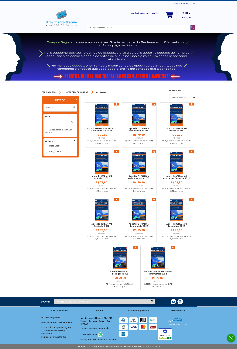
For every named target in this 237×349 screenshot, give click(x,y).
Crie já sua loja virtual (177, 324)
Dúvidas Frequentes (50, 317)
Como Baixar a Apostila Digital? (56, 327)
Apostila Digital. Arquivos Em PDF (58, 131)
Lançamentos (56, 151)
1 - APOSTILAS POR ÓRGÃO (76, 92)
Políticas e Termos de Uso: (53, 337)
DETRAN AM (101, 92)
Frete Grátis (54, 145)
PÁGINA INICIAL (49, 92)
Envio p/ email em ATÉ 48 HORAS (56, 322)
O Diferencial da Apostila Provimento (53, 332)
